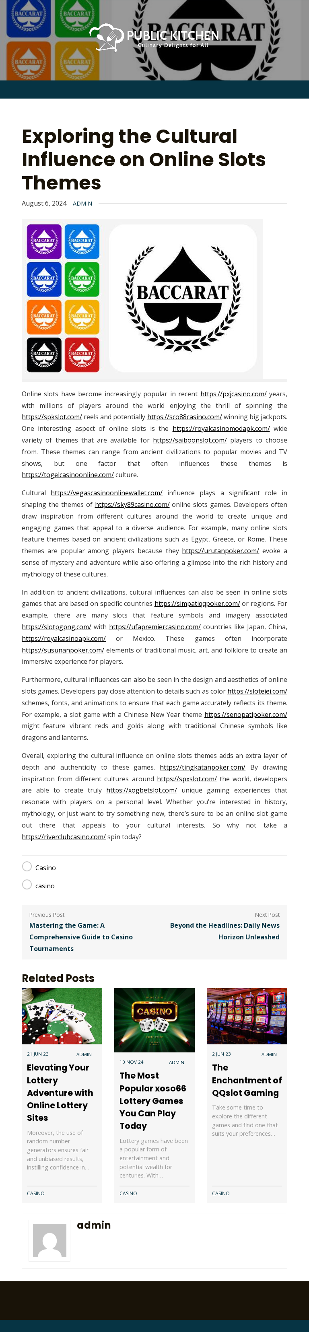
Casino (45, 867)
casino (45, 885)
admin (82, 203)
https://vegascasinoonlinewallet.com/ (107, 492)
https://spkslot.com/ (52, 416)
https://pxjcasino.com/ (233, 393)
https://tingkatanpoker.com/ (202, 767)
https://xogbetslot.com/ (141, 790)
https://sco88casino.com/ (184, 416)
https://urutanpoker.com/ (220, 550)
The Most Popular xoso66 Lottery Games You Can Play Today (152, 1101)
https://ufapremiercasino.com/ (155, 626)
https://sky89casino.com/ (132, 504)
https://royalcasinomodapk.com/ (221, 428)
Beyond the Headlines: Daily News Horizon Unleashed (225, 931)
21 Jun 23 (38, 1054)
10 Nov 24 (131, 1062)
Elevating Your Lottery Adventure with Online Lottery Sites (60, 1093)
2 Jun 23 (221, 1054)
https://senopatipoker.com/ (245, 714)
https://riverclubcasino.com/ (64, 836)
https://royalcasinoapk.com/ (64, 638)
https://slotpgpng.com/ (56, 626)
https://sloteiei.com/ (257, 691)
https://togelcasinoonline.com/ (68, 474)
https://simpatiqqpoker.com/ (197, 603)
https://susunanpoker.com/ (63, 650)
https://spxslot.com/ (187, 778)
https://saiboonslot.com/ (190, 440)
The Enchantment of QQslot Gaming (247, 1080)
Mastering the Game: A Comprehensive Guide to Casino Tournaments (81, 937)
